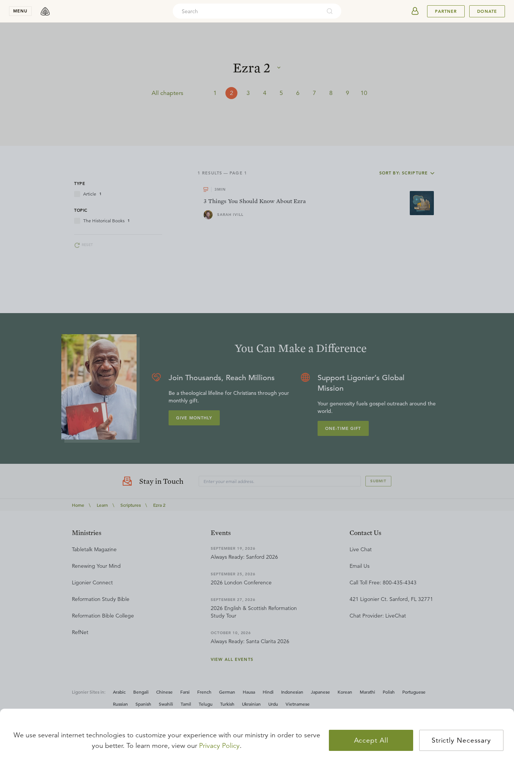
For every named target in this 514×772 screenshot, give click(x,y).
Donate (487, 11)
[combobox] (246, 11)
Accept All (371, 740)
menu (20, 11)
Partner (446, 11)
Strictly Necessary (461, 740)
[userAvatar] (415, 11)
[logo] (45, 11)
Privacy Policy (219, 745)
